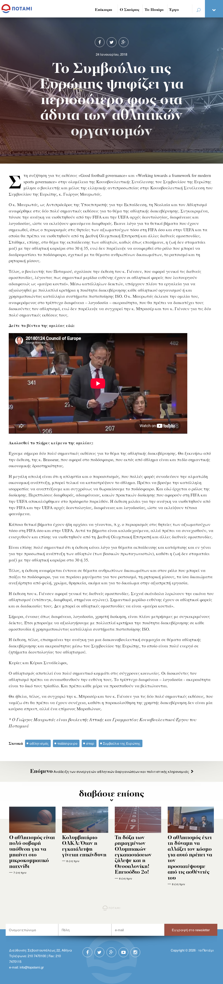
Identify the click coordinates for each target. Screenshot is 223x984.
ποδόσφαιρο (67, 743)
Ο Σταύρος (129, 10)
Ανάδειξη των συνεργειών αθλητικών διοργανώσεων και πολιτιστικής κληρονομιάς (109, 771)
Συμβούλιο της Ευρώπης (121, 743)
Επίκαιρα (103, 10)
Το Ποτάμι (154, 10)
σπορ (90, 743)
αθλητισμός (39, 743)
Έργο (174, 10)
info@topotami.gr (32, 967)
